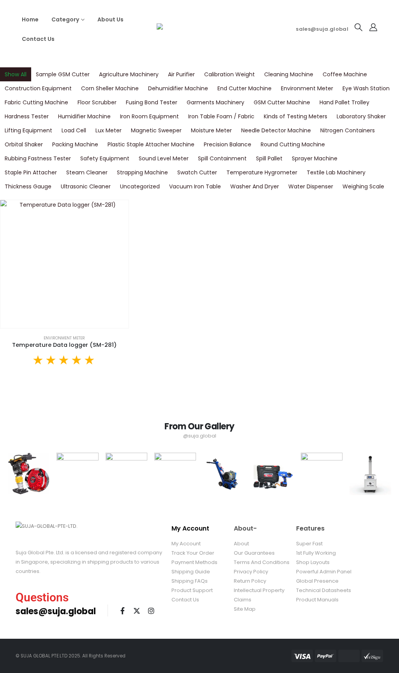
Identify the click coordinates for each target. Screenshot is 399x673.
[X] (137, 611)
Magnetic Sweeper (156, 130)
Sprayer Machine (314, 158)
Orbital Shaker (24, 144)
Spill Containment (222, 158)
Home (30, 19)
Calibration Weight (229, 74)
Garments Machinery (215, 102)
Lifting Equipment (28, 130)
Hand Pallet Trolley (344, 102)
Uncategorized (140, 186)
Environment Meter (307, 88)
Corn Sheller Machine (110, 88)
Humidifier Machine (84, 116)
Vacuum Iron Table (195, 186)
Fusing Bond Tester (151, 102)
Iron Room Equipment (149, 116)
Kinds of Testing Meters (295, 116)
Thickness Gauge (28, 186)
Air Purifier (181, 74)
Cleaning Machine (288, 74)
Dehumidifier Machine (178, 88)
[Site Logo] (199, 29)
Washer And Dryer (254, 186)
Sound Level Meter (164, 158)
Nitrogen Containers (347, 130)
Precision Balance (227, 144)
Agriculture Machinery (129, 74)
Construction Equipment (38, 88)
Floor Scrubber (97, 102)
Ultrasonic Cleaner (86, 186)
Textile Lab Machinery (336, 172)
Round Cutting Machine (293, 144)
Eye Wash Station (366, 88)
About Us (110, 19)
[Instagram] (151, 611)
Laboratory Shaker (361, 116)
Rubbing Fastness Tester (38, 158)
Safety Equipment (104, 158)
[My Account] (373, 27)
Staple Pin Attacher (31, 172)
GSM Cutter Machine (282, 102)
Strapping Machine (142, 172)
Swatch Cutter (197, 172)
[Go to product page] (64, 264)
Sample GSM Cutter (63, 74)
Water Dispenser (310, 186)
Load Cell (74, 130)
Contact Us (38, 39)
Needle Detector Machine (276, 130)
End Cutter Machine (244, 88)
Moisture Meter (211, 130)
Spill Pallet (269, 158)
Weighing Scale (363, 186)
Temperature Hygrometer (261, 172)
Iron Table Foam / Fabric (221, 116)
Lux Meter (108, 130)
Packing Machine (75, 144)
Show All (15, 74)
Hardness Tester (27, 116)
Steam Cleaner (87, 172)
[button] (358, 27)
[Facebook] (122, 611)
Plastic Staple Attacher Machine (151, 144)
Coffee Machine (345, 74)
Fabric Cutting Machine (36, 102)
